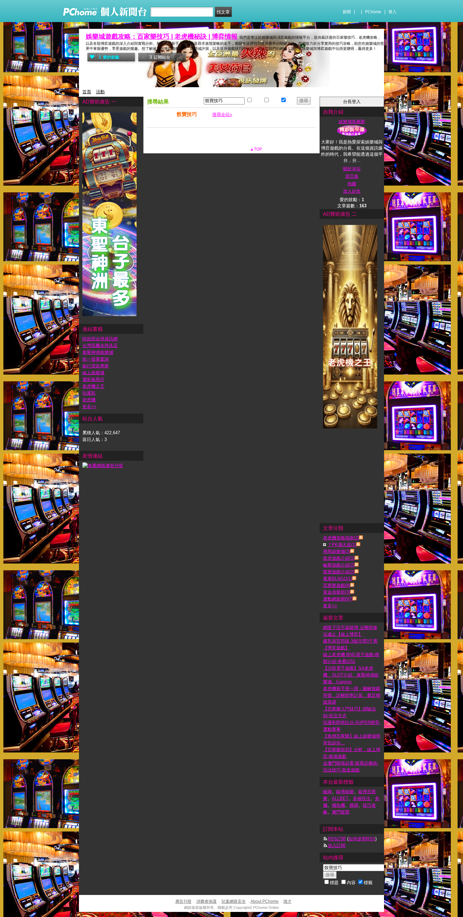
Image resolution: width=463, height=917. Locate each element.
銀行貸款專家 (95, 365)
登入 (392, 11)
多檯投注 (361, 798)
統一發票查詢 (95, 359)
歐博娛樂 (345, 791)
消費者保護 (206, 901)
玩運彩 (89, 393)
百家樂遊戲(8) (336, 585)
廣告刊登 (183, 901)
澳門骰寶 (340, 812)
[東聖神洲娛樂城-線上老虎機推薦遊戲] (109, 314)
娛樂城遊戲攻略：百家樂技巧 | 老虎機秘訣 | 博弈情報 (162, 36)
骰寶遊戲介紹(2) (339, 571)
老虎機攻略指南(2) (341, 537)
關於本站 (352, 168)
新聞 (347, 11)
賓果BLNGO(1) (337, 578)
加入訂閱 (336, 845)
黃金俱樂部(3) (336, 592)
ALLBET (340, 798)
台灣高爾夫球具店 (100, 345)
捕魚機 (338, 805)
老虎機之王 (93, 386)
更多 (330, 605)
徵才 (287, 901)
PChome (373, 11)
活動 (100, 91)
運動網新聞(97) (338, 598)
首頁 (86, 91)
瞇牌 (327, 791)
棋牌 (353, 805)
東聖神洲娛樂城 (97, 352)
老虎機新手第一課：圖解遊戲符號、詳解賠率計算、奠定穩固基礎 (351, 695)
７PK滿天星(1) (341, 544)
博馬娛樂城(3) (336, 551)
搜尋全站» (222, 114)
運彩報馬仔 (93, 379)
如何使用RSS (361, 838)
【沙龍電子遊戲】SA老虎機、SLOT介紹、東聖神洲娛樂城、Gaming (351, 675)
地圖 (351, 183)
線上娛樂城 (93, 372)
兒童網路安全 (233, 901)
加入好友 (352, 191)
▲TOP (255, 149)
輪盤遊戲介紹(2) (339, 565)
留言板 (352, 176)
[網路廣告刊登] (102, 465)
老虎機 (89, 399)
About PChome (264, 901)
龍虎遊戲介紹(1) (339, 558)
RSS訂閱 (337, 838)
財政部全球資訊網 (100, 338)
